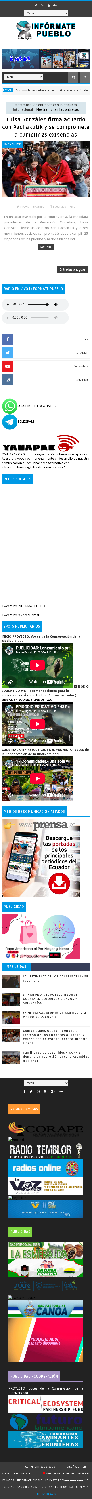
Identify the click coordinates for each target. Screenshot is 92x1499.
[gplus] (55, 5)
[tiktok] (61, 4)
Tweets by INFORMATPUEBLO (24, 606)
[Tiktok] (67, 1090)
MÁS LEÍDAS (16, 967)
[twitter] (35, 5)
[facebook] (29, 5)
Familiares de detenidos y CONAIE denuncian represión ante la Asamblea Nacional (56, 1057)
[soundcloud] (61, 1091)
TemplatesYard (46, 1493)
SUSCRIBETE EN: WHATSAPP (38, 406)
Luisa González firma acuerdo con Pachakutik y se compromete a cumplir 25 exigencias (46, 127)
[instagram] (42, 5)
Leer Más (46, 246)
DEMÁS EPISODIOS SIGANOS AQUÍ (27, 699)
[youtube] (48, 5)
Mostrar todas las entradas (57, 110)
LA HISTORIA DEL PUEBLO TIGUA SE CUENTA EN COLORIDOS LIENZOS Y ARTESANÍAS (50, 998)
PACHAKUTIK (12, 144)
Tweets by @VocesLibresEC (22, 615)
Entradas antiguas (73, 269)
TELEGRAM (25, 421)
